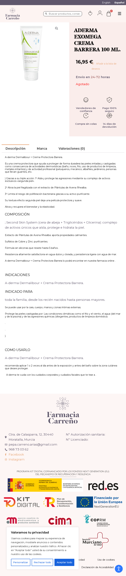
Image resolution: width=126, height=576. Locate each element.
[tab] (15, 148)
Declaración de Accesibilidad (97, 567)
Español (119, 2)
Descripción (15, 148)
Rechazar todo (42, 562)
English (106, 2)
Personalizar (20, 562)
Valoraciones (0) (72, 148)
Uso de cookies (106, 559)
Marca (42, 148)
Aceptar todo (64, 562)
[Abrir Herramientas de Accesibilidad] (119, 569)
